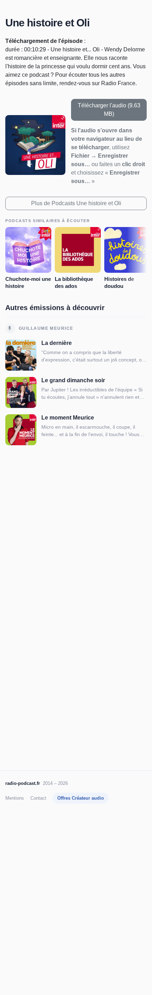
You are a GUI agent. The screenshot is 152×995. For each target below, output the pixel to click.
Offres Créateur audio (80, 798)
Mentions (14, 798)
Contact (38, 798)
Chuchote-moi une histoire (28, 282)
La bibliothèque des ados (74, 282)
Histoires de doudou (119, 282)
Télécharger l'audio (109, 109)
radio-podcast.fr (22, 783)
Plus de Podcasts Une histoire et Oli (76, 203)
